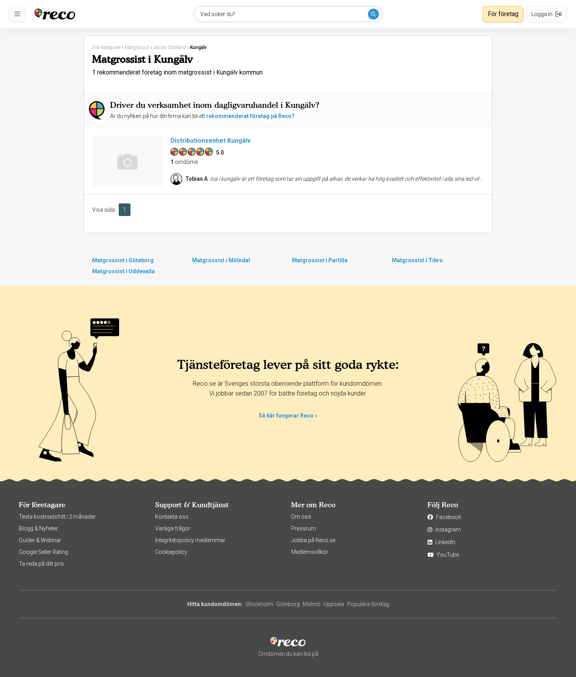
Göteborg (288, 604)
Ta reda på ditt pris (41, 564)
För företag (503, 14)
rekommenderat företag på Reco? (250, 116)
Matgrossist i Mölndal (221, 260)
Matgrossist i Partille (320, 260)
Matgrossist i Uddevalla (123, 271)
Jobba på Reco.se (313, 540)
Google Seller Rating (43, 552)
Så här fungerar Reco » (288, 415)
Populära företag (368, 604)
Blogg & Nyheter (38, 528)
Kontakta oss (171, 517)
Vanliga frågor (172, 528)
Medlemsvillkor (309, 552)
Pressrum (303, 528)
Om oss (301, 517)
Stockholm (259, 604)
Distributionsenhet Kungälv (210, 140)
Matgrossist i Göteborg (123, 260)
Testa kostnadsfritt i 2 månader (57, 517)
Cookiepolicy (171, 552)
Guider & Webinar (40, 540)
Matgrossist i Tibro (417, 260)
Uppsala (334, 604)
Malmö (312, 604)
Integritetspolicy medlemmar (190, 540)
